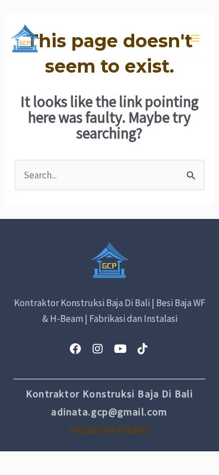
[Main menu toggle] (195, 38)
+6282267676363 (109, 429)
